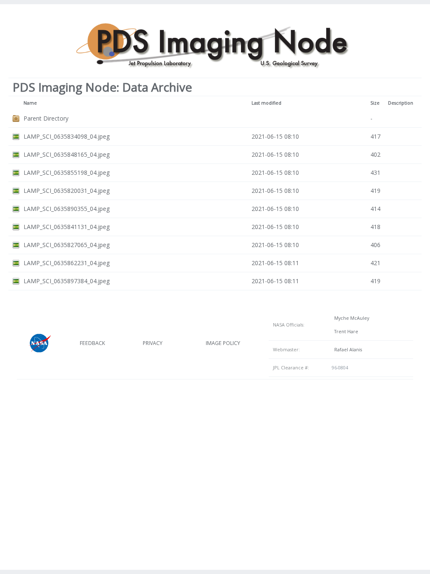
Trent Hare (345, 331)
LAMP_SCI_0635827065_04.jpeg (67, 245)
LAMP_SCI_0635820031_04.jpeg (67, 191)
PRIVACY (153, 343)
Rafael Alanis (347, 350)
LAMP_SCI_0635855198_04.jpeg (67, 172)
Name (30, 103)
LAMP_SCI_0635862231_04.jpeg (67, 263)
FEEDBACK (92, 343)
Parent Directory (46, 118)
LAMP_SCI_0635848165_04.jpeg (67, 154)
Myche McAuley (350, 318)
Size (375, 103)
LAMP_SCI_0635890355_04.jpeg (67, 209)
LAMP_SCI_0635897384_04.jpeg (67, 281)
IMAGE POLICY (223, 343)
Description (400, 103)
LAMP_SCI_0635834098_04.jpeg (67, 136)
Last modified (266, 103)
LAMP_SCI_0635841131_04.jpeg (67, 227)
